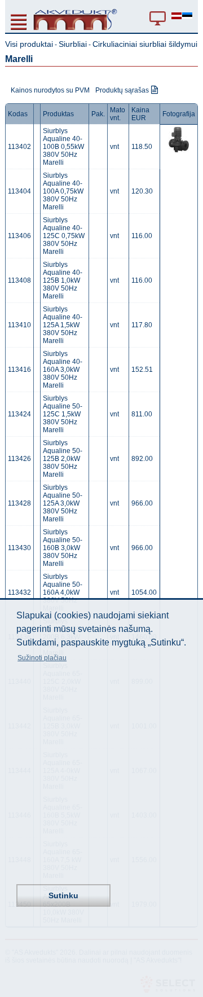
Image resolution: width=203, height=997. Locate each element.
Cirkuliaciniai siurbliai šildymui (144, 44)
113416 (19, 370)
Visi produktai (29, 44)
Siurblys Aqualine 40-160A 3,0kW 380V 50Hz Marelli (62, 369)
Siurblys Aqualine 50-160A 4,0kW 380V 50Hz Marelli (62, 592)
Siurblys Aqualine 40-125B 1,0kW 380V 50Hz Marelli (62, 280)
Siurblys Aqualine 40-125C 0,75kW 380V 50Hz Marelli (64, 236)
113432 (19, 592)
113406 (19, 236)
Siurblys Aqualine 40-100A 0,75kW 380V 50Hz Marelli (63, 191)
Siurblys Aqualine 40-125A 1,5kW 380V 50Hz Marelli (62, 325)
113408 (19, 280)
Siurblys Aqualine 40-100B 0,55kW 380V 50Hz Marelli (63, 146)
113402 (19, 147)
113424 (19, 414)
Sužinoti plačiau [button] (42, 658)
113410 (19, 325)
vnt (114, 147)
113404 (19, 191)
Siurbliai (73, 44)
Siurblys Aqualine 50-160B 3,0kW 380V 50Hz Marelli (62, 548)
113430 (19, 548)
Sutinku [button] (63, 895)
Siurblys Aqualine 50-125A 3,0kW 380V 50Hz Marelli (62, 503)
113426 (19, 459)
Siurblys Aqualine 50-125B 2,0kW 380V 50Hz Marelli (62, 458)
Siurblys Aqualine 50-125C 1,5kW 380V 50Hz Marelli (62, 414)
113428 (19, 503)
